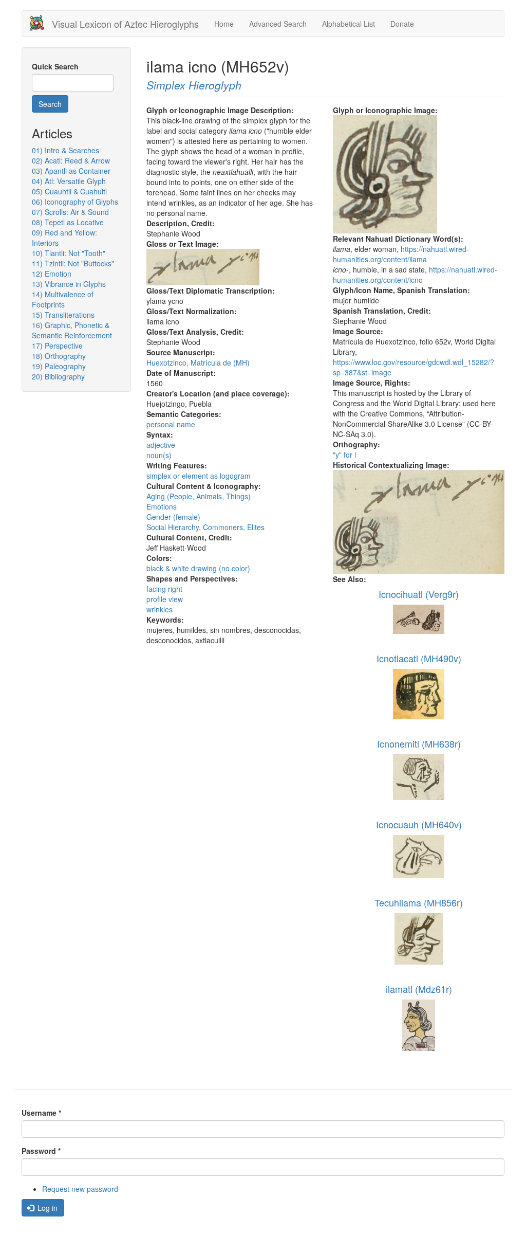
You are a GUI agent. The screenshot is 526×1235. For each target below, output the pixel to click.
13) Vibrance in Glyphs (69, 284)
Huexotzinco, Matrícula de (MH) (198, 362)
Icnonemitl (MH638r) (419, 743)
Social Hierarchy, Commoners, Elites (205, 527)
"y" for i (344, 454)
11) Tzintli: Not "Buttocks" (73, 263)
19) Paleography (59, 366)
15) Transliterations (63, 315)
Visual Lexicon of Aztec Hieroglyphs (125, 23)
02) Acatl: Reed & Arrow (71, 160)
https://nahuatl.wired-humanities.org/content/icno (415, 274)
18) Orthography (59, 356)
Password (41, 1151)
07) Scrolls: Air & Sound (70, 212)
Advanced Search (278, 24)
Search (50, 104)
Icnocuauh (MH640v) (419, 824)
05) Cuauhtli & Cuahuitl (69, 191)
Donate (402, 24)
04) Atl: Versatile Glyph (69, 181)
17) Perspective (57, 345)
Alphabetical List (348, 24)
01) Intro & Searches (65, 150)
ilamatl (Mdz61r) (419, 988)
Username (41, 1112)
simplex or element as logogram (198, 475)
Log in (46, 1208)
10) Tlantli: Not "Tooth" (68, 253)
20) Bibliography (58, 376)
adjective (160, 445)
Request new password (80, 1189)
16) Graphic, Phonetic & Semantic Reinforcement (72, 330)
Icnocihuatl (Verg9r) (419, 594)
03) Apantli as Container (71, 171)
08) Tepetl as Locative (68, 222)
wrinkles (159, 609)
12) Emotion (51, 273)
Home (224, 24)
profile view (164, 599)
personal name (170, 424)
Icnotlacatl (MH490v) (419, 658)
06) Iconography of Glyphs (75, 201)
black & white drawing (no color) (198, 568)
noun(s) (159, 455)
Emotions (161, 506)
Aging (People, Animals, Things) (198, 496)
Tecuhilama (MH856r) (418, 902)
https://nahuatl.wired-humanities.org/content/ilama (401, 254)
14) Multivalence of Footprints (62, 299)
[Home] (41, 23)
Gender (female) (173, 517)
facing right (164, 589)
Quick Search (55, 66)
